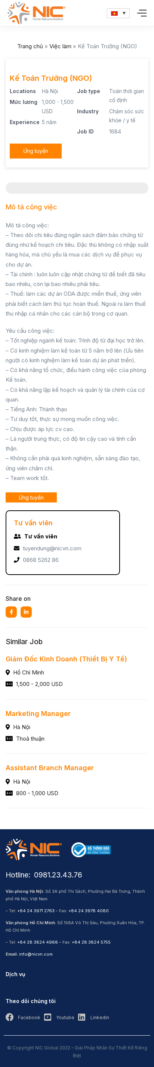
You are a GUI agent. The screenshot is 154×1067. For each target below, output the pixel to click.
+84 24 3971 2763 (36, 910)
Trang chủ (30, 46)
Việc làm (60, 46)
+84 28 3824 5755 (91, 942)
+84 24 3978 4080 (88, 910)
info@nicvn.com (36, 954)
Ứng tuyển (35, 151)
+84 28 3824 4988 (37, 942)
